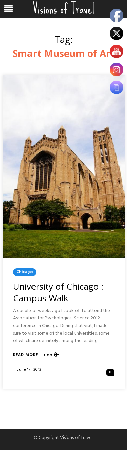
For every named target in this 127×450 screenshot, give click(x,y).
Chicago (24, 272)
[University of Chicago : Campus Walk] (64, 166)
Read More (25, 355)
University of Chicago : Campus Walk (58, 292)
